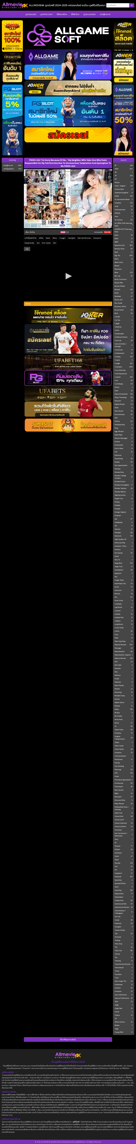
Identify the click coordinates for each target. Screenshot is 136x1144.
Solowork (97, 238)
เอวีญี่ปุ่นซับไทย (30, 238)
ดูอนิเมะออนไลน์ (89, 14)
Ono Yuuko (46, 242)
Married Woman (84, 238)
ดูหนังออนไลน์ (30, 14)
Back (48, 238)
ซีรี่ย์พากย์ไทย (62, 14)
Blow (55, 238)
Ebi (54, 242)
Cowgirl (62, 238)
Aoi (38, 242)
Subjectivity (29, 242)
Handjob (71, 238)
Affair (41, 238)
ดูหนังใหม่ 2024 (46, 14)
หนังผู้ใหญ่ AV (105, 14)
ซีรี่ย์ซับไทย (75, 14)
